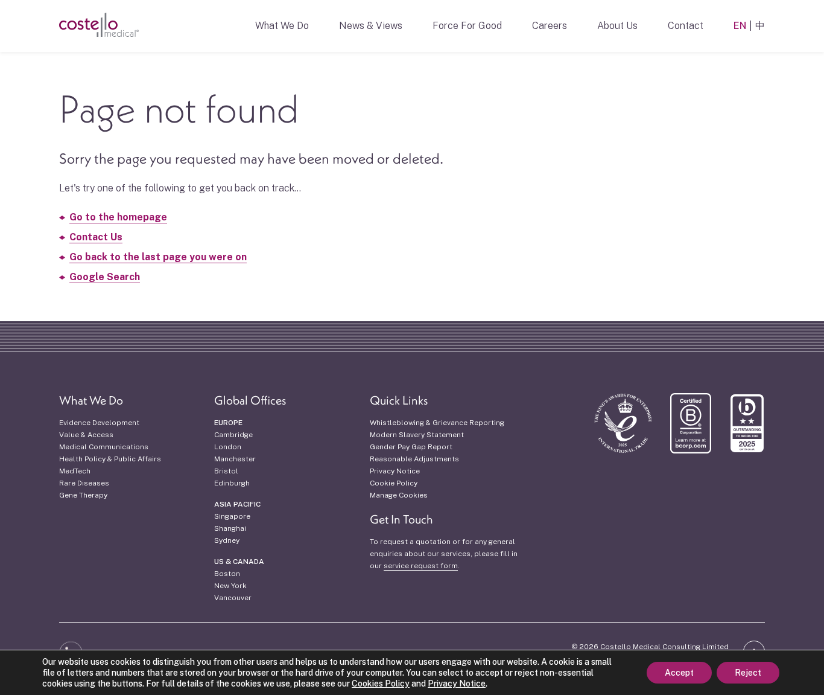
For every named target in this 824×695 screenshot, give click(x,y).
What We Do (282, 25)
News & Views (370, 25)
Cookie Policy (393, 483)
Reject (748, 672)
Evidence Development (99, 422)
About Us (617, 25)
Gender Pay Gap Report (411, 447)
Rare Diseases (84, 483)
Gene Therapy (83, 495)
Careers (549, 25)
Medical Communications (103, 447)
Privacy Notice (395, 471)
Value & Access (86, 435)
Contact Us (95, 237)
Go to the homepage (118, 217)
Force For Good (467, 25)
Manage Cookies (399, 495)
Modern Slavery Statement (417, 435)
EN (740, 25)
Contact (685, 25)
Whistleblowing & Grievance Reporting (437, 422)
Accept (679, 672)
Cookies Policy (381, 683)
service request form (421, 566)
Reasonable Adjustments (414, 459)
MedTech (74, 471)
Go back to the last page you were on (158, 257)
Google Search (104, 277)
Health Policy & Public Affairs (110, 459)
